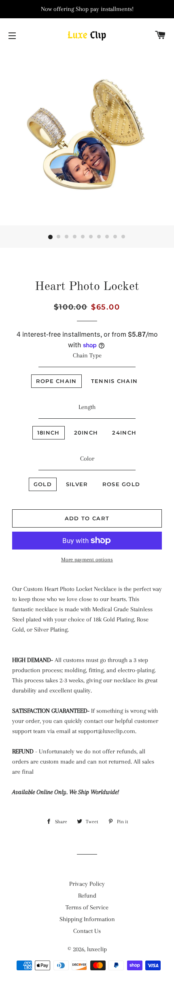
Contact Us (87, 931)
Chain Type (87, 355)
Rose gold (121, 484)
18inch (48, 432)
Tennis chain (114, 381)
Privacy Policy (87, 883)
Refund (87, 895)
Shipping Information (87, 919)
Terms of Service (87, 907)
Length (87, 407)
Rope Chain (56, 381)
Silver (77, 484)
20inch (86, 432)
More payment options (87, 559)
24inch (124, 432)
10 (123, 237)
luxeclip (97, 949)
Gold (43, 484)
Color (87, 458)
